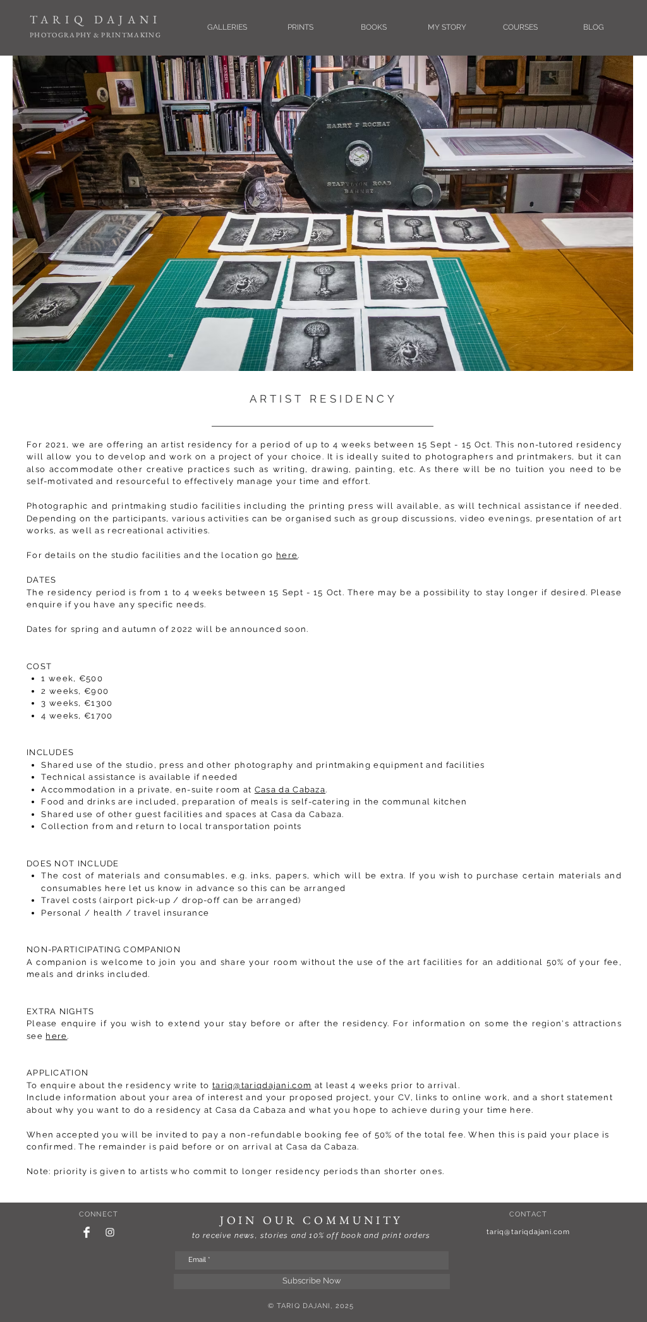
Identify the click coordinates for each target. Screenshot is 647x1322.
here (287, 555)
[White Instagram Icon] (110, 1232)
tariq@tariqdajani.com (261, 1085)
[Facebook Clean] (86, 1232)
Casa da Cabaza (290, 789)
